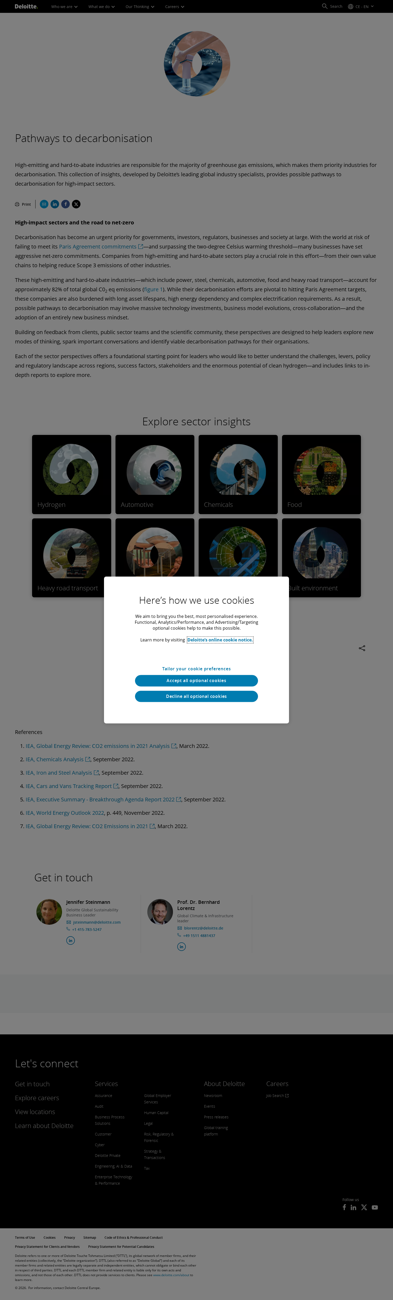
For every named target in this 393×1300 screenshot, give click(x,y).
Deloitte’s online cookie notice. (220, 640)
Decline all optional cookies (196, 696)
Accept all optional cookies (196, 681)
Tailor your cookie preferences (196, 669)
